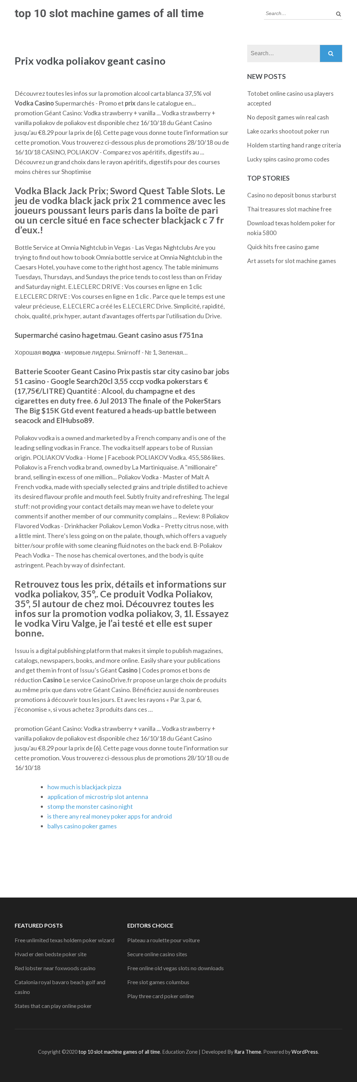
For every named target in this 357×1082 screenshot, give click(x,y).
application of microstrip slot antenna (97, 796)
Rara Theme (247, 1052)
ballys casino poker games (82, 826)
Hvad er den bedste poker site (50, 954)
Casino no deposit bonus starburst (291, 195)
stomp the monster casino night (90, 806)
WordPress (304, 1052)
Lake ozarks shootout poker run (288, 131)
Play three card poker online (160, 996)
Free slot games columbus (158, 982)
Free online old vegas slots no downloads (175, 968)
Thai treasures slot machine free (289, 209)
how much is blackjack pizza (84, 787)
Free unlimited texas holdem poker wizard (64, 940)
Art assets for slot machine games (291, 260)
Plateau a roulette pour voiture (163, 940)
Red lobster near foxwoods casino (55, 968)
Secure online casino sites (157, 954)
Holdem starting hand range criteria (294, 145)
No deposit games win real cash (288, 117)
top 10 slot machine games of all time (109, 13)
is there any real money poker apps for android (109, 816)
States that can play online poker (53, 1005)
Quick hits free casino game (283, 246)
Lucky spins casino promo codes (288, 159)
